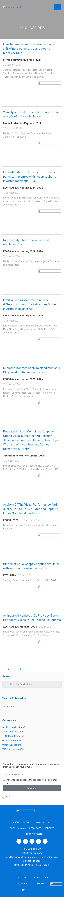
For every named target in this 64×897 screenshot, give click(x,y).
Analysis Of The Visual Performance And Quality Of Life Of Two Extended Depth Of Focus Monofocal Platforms (31, 508)
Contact (49, 828)
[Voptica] (12, 7)
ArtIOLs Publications (13, 726)
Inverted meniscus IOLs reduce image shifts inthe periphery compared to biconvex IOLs (28, 48)
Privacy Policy (41, 877)
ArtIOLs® (36, 822)
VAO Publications (11, 748)
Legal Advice (22, 877)
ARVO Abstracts (10, 731)
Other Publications (11, 744)
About (16, 822)
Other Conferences (11, 740)
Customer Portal (34, 834)
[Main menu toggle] (57, 7)
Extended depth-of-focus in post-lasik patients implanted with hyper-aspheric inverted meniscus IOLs (29, 176)
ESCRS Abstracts (11, 735)
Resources (35, 828)
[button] (4, 797)
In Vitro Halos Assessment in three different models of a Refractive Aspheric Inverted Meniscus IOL (31, 304)
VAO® (18, 828)
